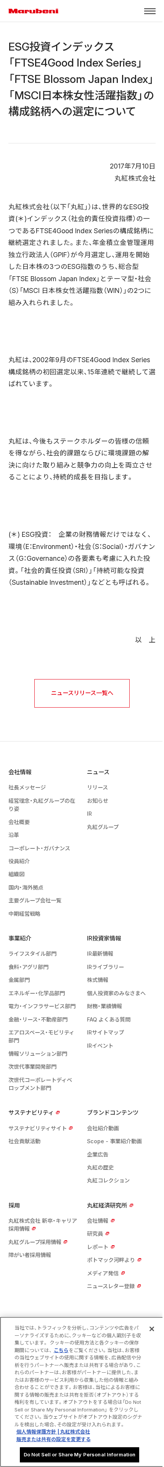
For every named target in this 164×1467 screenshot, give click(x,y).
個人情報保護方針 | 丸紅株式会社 (53, 1432)
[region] (82, 1392)
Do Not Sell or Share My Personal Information (80, 1454)
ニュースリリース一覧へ (82, 693)
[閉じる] (151, 1329)
